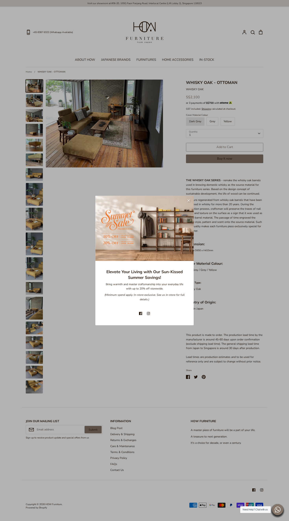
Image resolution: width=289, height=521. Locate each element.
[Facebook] (140, 313)
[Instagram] (148, 313)
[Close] (188, 200)
